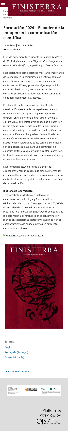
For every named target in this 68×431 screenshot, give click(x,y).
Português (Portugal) (16, 352)
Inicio (6, 10)
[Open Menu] (3, 3)
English (9, 347)
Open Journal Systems (17, 371)
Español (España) (14, 357)
